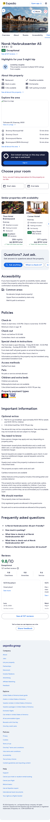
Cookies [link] (5, 740)
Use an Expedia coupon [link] (10, 788)
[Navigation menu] (46, 3)
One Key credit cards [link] (10, 726)
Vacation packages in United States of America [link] (18, 707)
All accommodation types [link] (11, 718)
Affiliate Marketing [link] (9, 682)
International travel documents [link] (13, 792)
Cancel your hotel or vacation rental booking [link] (17, 777)
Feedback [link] (6, 685)
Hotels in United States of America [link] (14, 699)
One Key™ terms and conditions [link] (13, 747)
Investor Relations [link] (8, 674)
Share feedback (25, 628)
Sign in (25, 163)
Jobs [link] (4, 658)
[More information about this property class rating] (11, 47)
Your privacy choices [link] (9, 759)
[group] (26, 265)
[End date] (37, 186)
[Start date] (12, 186)
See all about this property (11, 92)
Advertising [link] (6, 678)
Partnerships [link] (7, 666)
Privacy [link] (5, 736)
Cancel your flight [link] (8, 780)
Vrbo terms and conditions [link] (12, 751)
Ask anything (15, 265)
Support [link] (5, 773)
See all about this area (9, 146)
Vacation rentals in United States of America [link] (17, 703)
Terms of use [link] (7, 744)
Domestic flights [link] (8, 711)
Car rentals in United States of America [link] (15, 715)
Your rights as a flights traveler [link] (12, 796)
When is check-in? (34, 265)
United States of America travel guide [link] (15, 695)
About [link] (5, 655)
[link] (3, 11)
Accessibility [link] (7, 755)
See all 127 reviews (8, 54)
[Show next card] (45, 20)
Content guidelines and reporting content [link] (16, 763)
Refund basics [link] (7, 784)
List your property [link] (8, 662)
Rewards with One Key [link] (10, 722)
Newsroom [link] (6, 670)
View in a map (8, 125)
